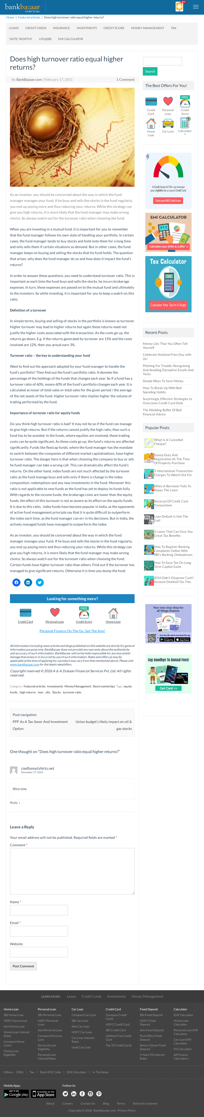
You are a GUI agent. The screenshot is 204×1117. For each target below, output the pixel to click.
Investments (87, 28)
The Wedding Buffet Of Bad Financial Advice (162, 412)
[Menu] (196, 6)
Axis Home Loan (14, 1026)
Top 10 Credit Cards (119, 1045)
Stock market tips (104, 686)
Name (15, 902)
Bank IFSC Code (50, 1072)
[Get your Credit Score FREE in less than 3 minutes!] (168, 210)
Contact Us (88, 1103)
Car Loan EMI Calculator (182, 1041)
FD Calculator (183, 1049)
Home (10, 17)
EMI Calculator (70, 39)
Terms (121, 1103)
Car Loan (168, 131)
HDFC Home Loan (15, 1021)
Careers (67, 1103)
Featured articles (29, 17)
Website (16, 944)
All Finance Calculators (181, 1056)
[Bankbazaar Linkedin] (73, 1094)
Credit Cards (35, 28)
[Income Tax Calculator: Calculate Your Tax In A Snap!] (168, 313)
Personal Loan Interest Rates (47, 1056)
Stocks (56, 692)
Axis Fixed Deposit (152, 1030)
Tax (173, 28)
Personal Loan (55, 622)
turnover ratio (72, 692)
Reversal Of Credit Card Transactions (171, 503)
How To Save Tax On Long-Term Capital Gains (173, 565)
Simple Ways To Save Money (163, 381)
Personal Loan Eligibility (47, 1047)
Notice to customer (145, 1103)
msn (40, 692)
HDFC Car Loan (82, 1032)
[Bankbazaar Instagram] (90, 1094)
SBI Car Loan (80, 1021)
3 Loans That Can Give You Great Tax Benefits (173, 533)
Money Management (147, 28)
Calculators (185, 132)
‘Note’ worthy (20, 39)
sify (48, 692)
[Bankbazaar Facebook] (82, 1094)
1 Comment (125, 79)
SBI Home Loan (14, 1015)
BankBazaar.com (29, 79)
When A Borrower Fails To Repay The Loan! (172, 488)
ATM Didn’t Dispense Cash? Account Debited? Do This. (174, 580)
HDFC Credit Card (118, 1024)
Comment (19, 845)
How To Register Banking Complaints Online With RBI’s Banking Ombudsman (173, 551)
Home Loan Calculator (181, 1022)
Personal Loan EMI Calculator (186, 1032)
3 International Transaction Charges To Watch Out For (173, 473)
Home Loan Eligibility (11, 1053)
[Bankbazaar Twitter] (65, 1094)
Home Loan (113, 622)
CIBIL (20, 1072)
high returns (28, 692)
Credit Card (25, 622)
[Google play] (17, 1097)
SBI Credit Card (116, 1030)
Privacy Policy (126, 1110)
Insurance (61, 28)
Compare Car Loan (84, 1015)
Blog (106, 1103)
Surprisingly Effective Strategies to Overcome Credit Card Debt (167, 401)
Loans (14, 28)
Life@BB (45, 39)
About (50, 1103)
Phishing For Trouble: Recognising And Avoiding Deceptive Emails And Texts (168, 370)
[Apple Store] (43, 1097)
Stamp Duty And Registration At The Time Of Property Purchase (172, 459)
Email (15, 923)
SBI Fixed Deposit (151, 1015)
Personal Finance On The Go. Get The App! (72, 631)
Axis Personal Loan (50, 1030)
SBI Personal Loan (49, 1015)
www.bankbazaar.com (24, 664)
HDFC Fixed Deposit (148, 1022)
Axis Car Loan (80, 1026)
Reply (14, 802)
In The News (100, 1072)
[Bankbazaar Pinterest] (99, 1094)
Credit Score (113, 28)
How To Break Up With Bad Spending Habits (162, 390)
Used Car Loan (81, 1047)
